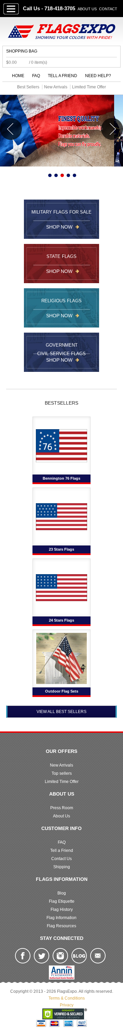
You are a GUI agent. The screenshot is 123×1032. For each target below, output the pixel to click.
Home (18, 75)
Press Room (61, 807)
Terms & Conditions (67, 998)
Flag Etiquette (61, 901)
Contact (108, 9)
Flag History (62, 909)
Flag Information (61, 917)
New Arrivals (61, 765)
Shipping (61, 866)
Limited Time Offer (62, 781)
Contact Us (61, 858)
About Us (87, 9)
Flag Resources (61, 926)
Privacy (66, 1005)
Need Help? (98, 75)
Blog (61, 893)
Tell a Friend (62, 75)
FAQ (36, 75)
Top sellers (62, 773)
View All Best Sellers (61, 711)
